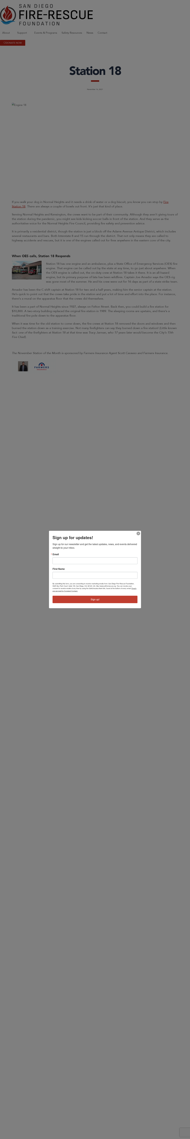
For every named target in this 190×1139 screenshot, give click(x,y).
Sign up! (95, 599)
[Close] (138, 533)
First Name (59, 569)
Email (56, 554)
